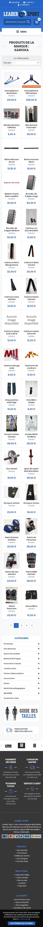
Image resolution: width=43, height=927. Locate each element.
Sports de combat (12, 653)
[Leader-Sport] (21, 14)
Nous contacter (22, 902)
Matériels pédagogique (14, 688)
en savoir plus (23, 919)
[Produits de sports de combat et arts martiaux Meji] (34, 745)
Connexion (24, 5)
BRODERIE (8, 693)
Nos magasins (22, 905)
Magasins (15, 2)
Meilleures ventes (22, 856)
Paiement (22, 886)
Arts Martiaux (10, 649)
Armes (6, 683)
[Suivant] (42, 745)
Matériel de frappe (12, 658)
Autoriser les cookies (21, 923)
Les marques (22, 858)
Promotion (8, 644)
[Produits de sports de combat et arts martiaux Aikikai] (21, 745)
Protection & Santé (12, 663)
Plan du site (22, 880)
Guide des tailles (22, 875)
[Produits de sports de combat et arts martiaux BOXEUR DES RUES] (8, 745)
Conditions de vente (22, 908)
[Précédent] (1, 745)
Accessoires (9, 678)
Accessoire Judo (11, 698)
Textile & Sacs (10, 668)
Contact (30, 2)
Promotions (22, 853)
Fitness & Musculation (14, 673)
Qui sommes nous (22, 899)
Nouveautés (22, 850)
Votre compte (22, 877)
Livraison (22, 883)
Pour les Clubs (22, 861)
